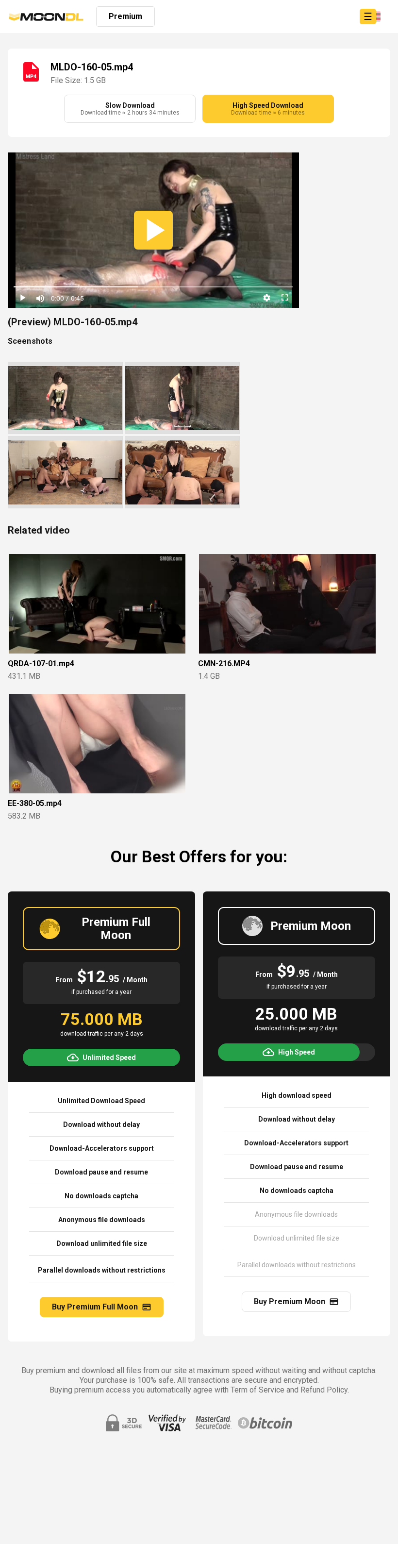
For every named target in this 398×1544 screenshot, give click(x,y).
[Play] (22, 298)
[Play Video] (153, 230)
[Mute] (40, 298)
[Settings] (267, 298)
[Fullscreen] (284, 298)
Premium (125, 16)
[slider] (153, 287)
